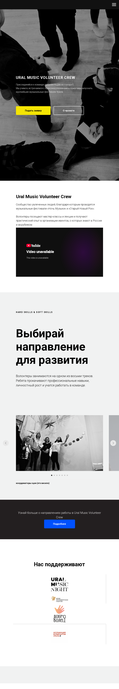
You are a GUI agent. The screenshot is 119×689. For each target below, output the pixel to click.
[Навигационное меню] (114, 4)
